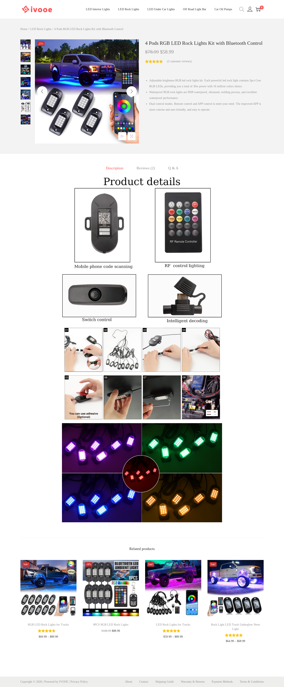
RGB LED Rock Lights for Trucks (48, 624)
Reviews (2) (146, 168)
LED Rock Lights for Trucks (173, 624)
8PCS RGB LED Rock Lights (110, 624)
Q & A (173, 168)
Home (23, 29)
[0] (258, 9)
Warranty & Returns (193, 681)
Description (114, 168)
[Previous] (42, 91)
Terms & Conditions (252, 681)
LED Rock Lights (40, 29)
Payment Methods (222, 681)
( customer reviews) (179, 61)
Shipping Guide (164, 681)
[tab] (114, 168)
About (128, 681)
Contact (143, 681)
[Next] (131, 91)
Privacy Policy (79, 681)
